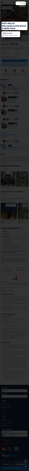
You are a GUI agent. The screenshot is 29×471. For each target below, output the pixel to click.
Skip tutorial (22, 6)
